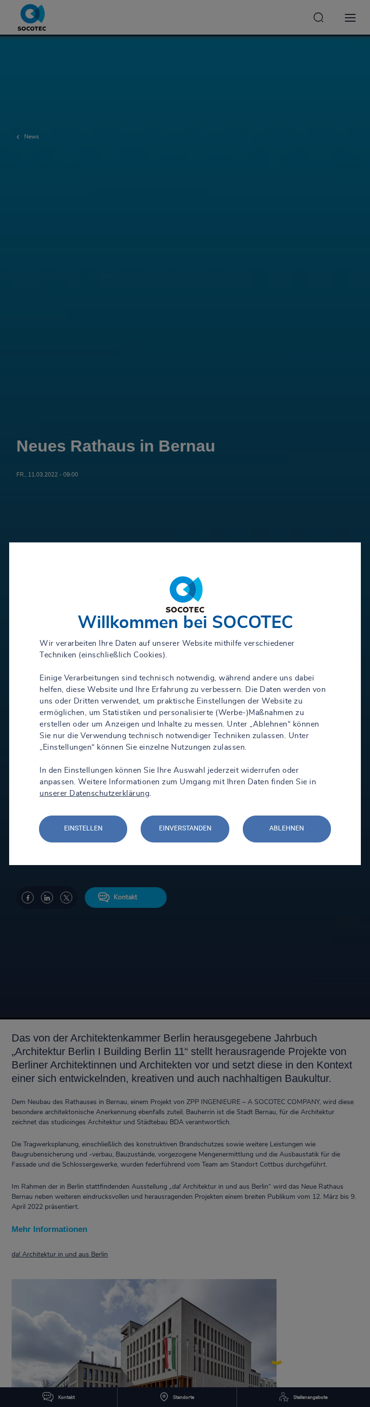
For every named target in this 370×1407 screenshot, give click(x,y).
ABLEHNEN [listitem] (286, 828)
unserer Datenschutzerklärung (94, 793)
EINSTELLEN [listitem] (83, 828)
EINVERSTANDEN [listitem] (185, 828)
